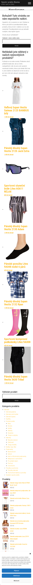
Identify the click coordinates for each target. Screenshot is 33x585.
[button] (30, 554)
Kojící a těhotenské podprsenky (17, 456)
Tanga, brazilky (12, 445)
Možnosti (16, 581)
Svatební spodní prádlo (12, 475)
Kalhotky (8, 437)
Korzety (10, 426)
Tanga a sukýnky (13, 435)
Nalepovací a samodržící (15, 459)
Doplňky (8, 419)
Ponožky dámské (13, 470)
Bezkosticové (12, 452)
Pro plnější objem (13, 461)
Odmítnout (16, 576)
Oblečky (10, 430)
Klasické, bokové (13, 440)
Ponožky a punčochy (12, 468)
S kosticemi (11, 466)
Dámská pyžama (11, 412)
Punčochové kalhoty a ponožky (17, 473)
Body (9, 423)
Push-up (10, 463)
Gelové (10, 454)
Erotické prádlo (10, 421)
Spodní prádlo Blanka (10, 2)
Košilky (10, 428)
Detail (11, 117)
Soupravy (10, 433)
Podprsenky (9, 449)
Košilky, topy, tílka (11, 447)
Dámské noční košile (12, 414)
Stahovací (11, 442)
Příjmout (16, 570)
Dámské (6, 409)
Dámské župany (10, 416)
